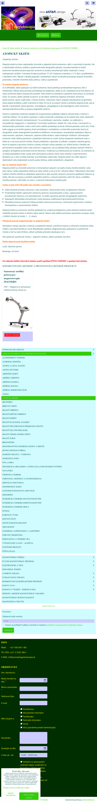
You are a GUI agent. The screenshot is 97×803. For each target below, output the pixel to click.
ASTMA (5, 394)
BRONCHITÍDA (8, 442)
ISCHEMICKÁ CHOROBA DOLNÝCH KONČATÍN (21, 499)
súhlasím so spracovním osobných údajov (64, 624)
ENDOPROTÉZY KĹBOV (12, 486)
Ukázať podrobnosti (10, 794)
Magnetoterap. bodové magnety (18, 597)
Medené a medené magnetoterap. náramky (23, 593)
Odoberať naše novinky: (12, 616)
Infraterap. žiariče (11, 569)
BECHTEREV (7, 402)
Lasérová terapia (10, 573)
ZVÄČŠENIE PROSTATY (11, 547)
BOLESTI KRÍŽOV (9, 418)
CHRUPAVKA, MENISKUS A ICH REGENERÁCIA (22, 478)
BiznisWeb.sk (89, 799)
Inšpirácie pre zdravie (13, 349)
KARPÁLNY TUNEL (10, 515)
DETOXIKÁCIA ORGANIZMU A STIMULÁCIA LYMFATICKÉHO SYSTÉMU (32, 466)
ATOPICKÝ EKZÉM (10, 398)
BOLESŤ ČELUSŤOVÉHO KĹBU (15, 430)
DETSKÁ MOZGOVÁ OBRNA (14, 450)
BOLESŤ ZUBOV (9, 438)
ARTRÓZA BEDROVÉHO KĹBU (14, 390)
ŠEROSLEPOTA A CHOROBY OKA (16, 539)
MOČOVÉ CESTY (9, 519)
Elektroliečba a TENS (12, 565)
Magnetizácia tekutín (13, 601)
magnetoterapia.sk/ (48, 606)
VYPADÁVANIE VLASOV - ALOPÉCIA (17, 543)
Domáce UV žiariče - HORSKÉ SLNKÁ (19, 589)
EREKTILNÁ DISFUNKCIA (13, 482)
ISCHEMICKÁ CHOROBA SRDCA (15, 507)
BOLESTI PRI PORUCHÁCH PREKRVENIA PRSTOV (22, 426)
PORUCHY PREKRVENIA (12, 535)
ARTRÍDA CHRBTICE (10, 378)
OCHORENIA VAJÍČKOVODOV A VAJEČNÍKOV (21, 531)
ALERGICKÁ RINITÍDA (11, 361)
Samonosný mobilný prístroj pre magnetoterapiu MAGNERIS (14, 277)
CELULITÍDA (7, 470)
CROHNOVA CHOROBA (11, 474)
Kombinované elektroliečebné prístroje (22, 581)
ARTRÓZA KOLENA (10, 386)
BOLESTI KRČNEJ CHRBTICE (14, 414)
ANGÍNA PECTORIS (10, 370)
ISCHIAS (5, 511)
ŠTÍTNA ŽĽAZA (8, 551)
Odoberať (8, 630)
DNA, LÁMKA (8, 462)
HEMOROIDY (7, 495)
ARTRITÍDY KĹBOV (10, 374)
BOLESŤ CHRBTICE (10, 410)
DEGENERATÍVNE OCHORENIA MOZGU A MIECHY (23, 446)
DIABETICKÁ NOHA (10, 458)
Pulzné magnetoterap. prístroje (18, 561)
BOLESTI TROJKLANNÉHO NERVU (16, 434)
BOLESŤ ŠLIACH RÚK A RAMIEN (15, 422)
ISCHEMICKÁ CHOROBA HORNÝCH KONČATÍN (21, 503)
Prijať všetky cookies (29, 796)
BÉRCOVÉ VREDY (9, 406)
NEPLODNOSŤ (8, 527)
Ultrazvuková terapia (13, 577)
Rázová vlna (8, 585)
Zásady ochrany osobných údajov (16, 787)
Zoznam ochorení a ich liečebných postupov (24, 353)
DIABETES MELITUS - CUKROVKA (16, 454)
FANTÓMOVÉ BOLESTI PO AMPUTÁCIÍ (18, 491)
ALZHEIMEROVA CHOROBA (13, 357)
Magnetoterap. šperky (13, 557)
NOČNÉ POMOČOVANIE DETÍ (14, 523)
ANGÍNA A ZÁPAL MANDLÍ (13, 366)
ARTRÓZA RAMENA (10, 382)
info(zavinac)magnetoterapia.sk (21, 657)
